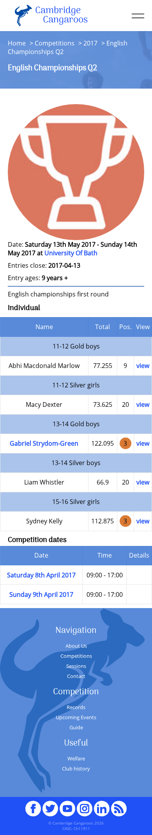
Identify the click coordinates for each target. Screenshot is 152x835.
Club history (76, 768)
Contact (76, 676)
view (142, 365)
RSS (118, 805)
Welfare (76, 758)
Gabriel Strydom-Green (44, 443)
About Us (76, 645)
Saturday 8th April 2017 (41, 575)
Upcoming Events (76, 717)
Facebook (33, 805)
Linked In (102, 808)
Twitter (50, 805)
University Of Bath (70, 253)
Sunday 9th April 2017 (41, 594)
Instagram (84, 805)
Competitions (54, 43)
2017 (90, 43)
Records (76, 707)
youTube (67, 805)
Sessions (76, 665)
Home (17, 43)
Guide (76, 727)
